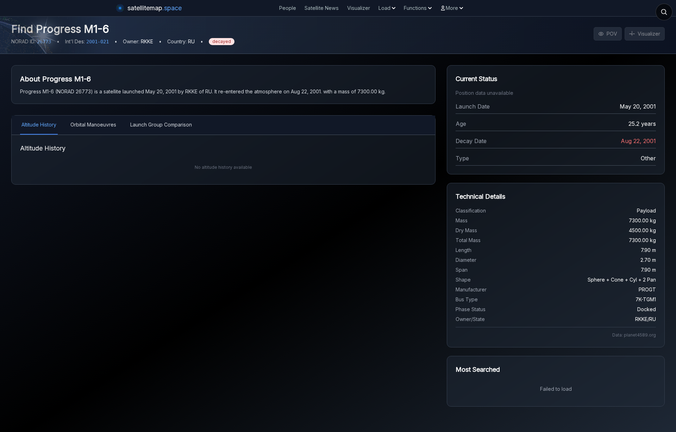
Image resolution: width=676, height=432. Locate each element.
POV (612, 34)
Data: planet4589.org (634, 335)
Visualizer (358, 8)
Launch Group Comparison (161, 125)
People (287, 8)
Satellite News (322, 8)
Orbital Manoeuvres (93, 125)
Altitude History (38, 125)
